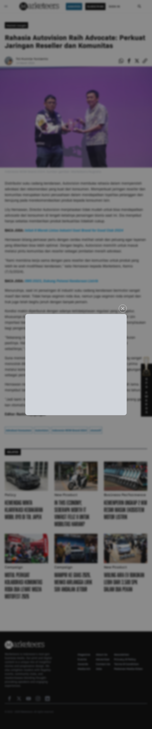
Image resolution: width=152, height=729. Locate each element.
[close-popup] (123, 308)
